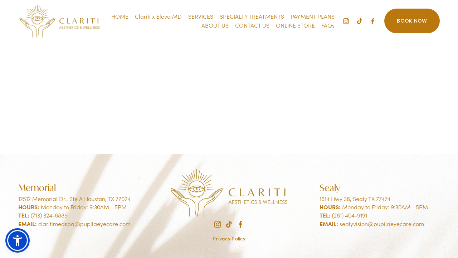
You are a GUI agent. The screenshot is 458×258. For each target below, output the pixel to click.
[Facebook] (372, 21)
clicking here (128, 105)
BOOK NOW (412, 20)
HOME (119, 16)
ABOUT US (215, 25)
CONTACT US (252, 25)
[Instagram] (346, 21)
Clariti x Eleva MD (158, 16)
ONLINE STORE (295, 25)
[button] (17, 240)
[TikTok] (359, 21)
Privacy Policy (229, 238)
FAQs (328, 25)
